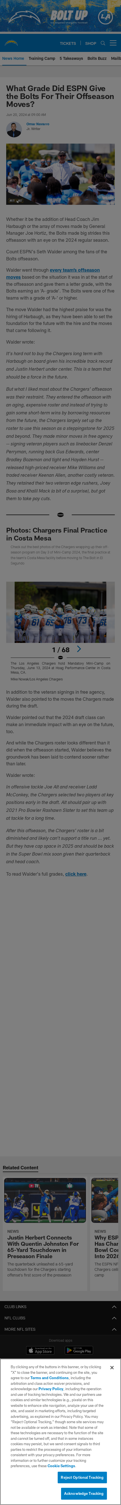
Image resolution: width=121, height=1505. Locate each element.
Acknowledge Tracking (84, 1493)
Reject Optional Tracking (82, 1477)
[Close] (112, 1367)
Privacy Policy (51, 1389)
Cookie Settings (61, 1466)
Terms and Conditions (49, 1378)
